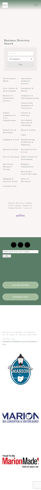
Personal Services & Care (29, 151)
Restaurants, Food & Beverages (29, 173)
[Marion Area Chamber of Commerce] (20, 245)
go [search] (21, 64)
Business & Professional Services (8, 98)
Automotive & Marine (27, 90)
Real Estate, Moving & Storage (8, 166)
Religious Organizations (27, 165)
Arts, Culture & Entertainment (10, 90)
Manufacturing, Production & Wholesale (28, 142)
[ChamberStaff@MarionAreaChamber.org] (13, 245)
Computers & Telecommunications (30, 97)
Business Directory (16, 203)
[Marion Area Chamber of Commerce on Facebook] (27, 245)
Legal (23, 135)
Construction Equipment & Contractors (27, 105)
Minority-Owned (10, 149)
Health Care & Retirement (9, 131)
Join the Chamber (20, 285)
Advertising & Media (9, 80)
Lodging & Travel (11, 140)
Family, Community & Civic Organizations (9, 116)
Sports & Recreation (26, 180)
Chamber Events (20, 297)
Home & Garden (28, 130)
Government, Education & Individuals (27, 122)
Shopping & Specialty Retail (10, 180)
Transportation (10, 186)
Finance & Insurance (25, 114)
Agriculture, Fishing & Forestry (26, 81)
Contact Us (28, 208)
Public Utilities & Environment (29, 158)
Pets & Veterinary (11, 157)
